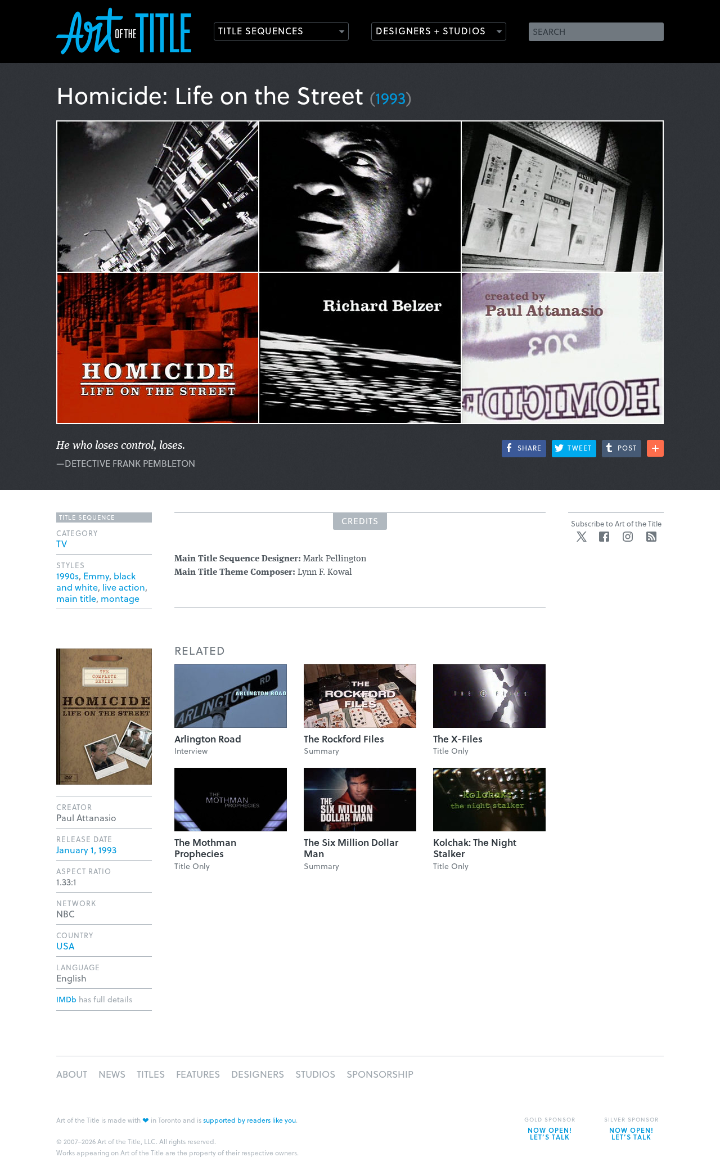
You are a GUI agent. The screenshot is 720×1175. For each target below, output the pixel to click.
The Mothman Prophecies (205, 848)
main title (76, 598)
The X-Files (458, 739)
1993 (390, 97)
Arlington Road (207, 739)
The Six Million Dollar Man (351, 848)
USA (65, 945)
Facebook (604, 536)
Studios (315, 1074)
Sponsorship (379, 1074)
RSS (651, 536)
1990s (67, 575)
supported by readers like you (249, 1120)
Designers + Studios (431, 30)
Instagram (627, 536)
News (111, 1074)
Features (198, 1074)
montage (120, 598)
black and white (96, 581)
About (71, 1074)
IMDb (66, 999)
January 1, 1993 (86, 849)
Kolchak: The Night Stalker (474, 848)
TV (61, 543)
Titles (151, 1074)
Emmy (96, 575)
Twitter (581, 536)
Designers (257, 1074)
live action (123, 586)
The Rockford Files (344, 739)
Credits (360, 521)
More (655, 448)
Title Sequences (261, 30)
